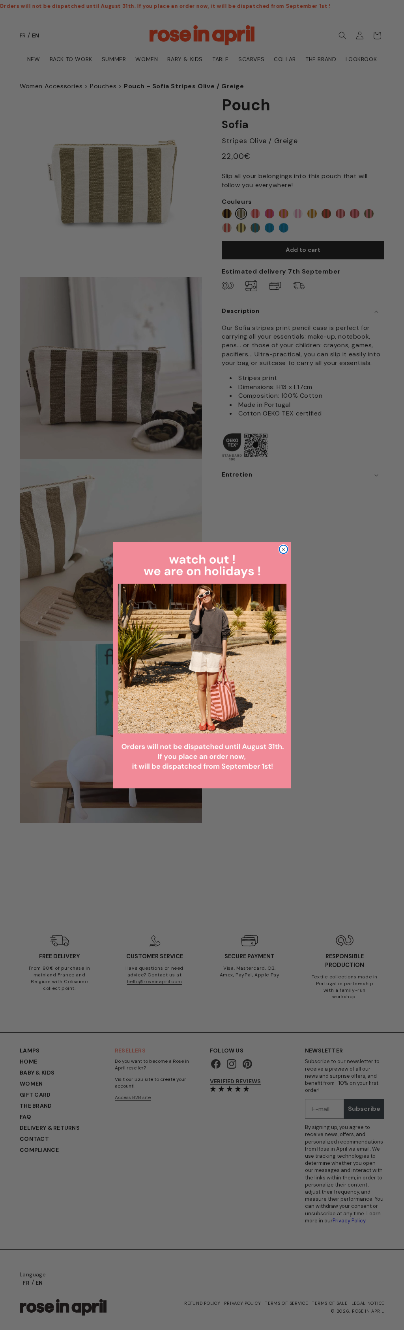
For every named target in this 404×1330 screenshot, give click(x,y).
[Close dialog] (346, 584)
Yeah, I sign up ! (125, 703)
